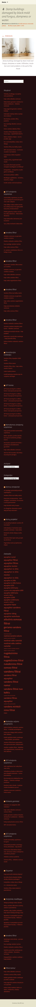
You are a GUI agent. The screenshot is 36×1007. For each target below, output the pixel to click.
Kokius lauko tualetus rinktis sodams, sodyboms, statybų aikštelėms (13, 989)
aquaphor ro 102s (11, 578)
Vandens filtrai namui (10, 363)
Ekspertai (9, 870)
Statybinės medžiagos (14, 899)
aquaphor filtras (11, 563)
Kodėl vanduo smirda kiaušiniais (13, 183)
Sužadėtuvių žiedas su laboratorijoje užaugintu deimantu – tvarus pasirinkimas (13, 773)
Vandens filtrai (11, 232)
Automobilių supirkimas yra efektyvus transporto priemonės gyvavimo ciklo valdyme (13, 199)
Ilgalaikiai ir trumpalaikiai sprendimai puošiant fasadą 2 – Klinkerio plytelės (13, 924)
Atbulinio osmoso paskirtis (11, 857)
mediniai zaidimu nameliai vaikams (11, 648)
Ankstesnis (7, 36)
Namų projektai (11, 519)
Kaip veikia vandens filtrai (11, 277)
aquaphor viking (10, 613)
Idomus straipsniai (13, 487)
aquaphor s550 (9, 585)
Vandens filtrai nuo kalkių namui (13, 293)
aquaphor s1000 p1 (9, 602)
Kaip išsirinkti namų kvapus (11, 505)
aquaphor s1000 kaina (11, 600)
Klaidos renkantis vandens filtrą (13, 241)
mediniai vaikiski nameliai (9, 638)
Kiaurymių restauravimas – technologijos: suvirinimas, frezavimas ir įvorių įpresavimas (13, 500)
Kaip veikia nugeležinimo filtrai (12, 280)
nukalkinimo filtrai (13, 664)
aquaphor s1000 (9, 597)
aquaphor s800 (18, 590)
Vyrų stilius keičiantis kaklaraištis (13, 223)
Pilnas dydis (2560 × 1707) (17, 26)
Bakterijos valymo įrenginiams (11, 722)
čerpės (5, 713)
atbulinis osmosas (13, 619)
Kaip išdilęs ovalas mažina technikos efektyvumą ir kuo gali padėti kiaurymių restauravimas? (13, 207)
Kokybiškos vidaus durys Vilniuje (13, 882)
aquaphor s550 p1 (8, 590)
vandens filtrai (12, 671)
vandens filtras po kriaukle (9, 704)
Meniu (4, 2)
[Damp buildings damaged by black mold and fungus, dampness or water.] (18, 49)
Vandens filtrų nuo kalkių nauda (13, 147)
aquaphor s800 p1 (8, 595)
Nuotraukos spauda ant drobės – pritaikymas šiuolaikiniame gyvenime (13, 445)
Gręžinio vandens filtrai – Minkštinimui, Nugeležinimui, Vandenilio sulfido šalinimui (13, 749)
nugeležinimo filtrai (14, 660)
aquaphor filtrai (11, 560)
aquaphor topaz (10, 604)
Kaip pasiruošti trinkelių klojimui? (13, 874)
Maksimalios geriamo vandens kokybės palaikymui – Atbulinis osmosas (13, 104)
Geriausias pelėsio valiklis (11, 175)
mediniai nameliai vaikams (13, 636)
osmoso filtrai (10, 667)
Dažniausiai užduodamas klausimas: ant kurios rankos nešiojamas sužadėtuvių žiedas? (13, 852)
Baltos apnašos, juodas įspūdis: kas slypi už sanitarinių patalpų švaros (13, 438)
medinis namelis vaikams (9, 650)
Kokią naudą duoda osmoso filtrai (13, 822)
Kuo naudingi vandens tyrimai (12, 244)
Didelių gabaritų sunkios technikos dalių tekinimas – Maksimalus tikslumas (13, 214)
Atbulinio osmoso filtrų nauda (12, 974)
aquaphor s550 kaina (11, 588)
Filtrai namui (10, 968)
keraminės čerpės (8, 633)
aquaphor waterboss (12, 616)
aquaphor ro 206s (10, 580)
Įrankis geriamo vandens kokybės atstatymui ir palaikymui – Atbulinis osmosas (14, 817)
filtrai (7, 623)
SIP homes (10, 385)
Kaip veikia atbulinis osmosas (12, 99)
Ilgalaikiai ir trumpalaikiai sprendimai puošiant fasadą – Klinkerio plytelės (13, 917)
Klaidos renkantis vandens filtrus (13, 323)
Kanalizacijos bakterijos (10, 353)
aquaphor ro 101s (11, 569)
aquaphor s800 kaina (11, 593)
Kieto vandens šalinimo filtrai (12, 129)
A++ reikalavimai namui (10, 885)
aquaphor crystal (10, 557)
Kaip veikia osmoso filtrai (11, 247)
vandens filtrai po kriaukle (9, 695)
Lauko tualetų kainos (10, 371)
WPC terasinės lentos (10, 825)
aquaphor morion (10, 566)
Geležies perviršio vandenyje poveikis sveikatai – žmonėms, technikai (13, 952)
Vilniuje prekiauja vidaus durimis (13, 902)
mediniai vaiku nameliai (13, 640)
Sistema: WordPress (18, 1003)
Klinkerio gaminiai (12, 801)
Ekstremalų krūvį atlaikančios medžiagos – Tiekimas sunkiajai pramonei (13, 780)
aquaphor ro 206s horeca (12, 583)
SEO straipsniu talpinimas (10, 192)
